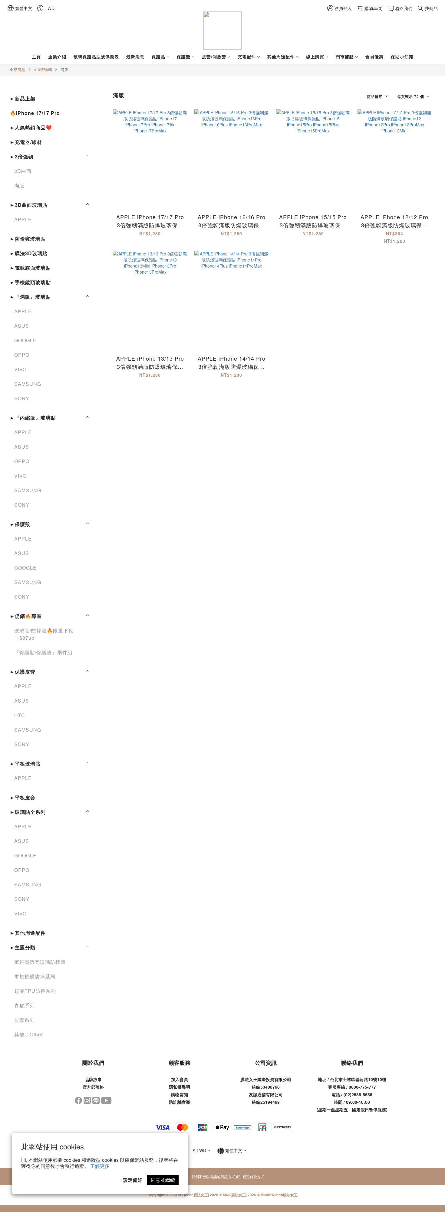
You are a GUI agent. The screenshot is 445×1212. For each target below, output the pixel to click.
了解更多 (100, 1165)
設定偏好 (132, 1179)
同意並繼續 (163, 1179)
